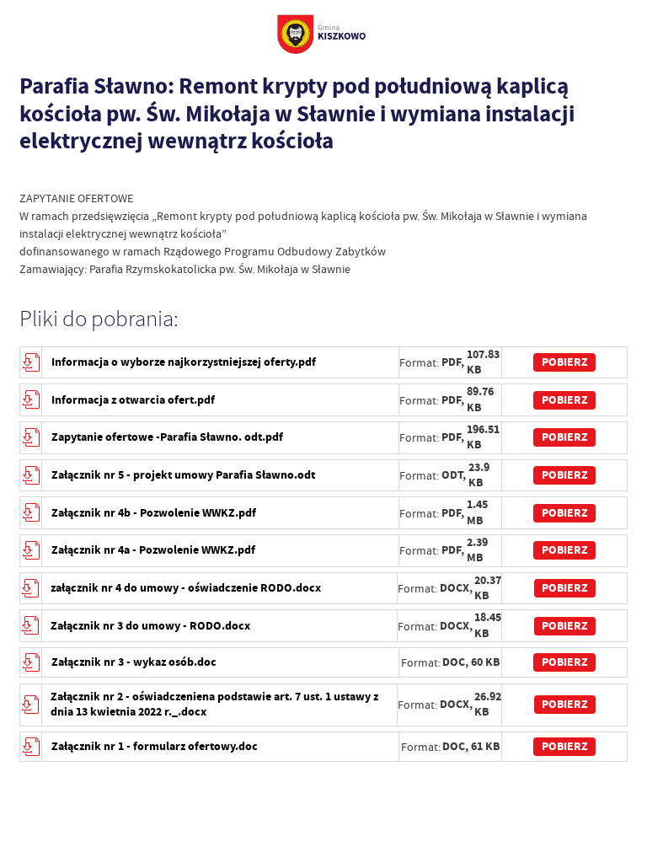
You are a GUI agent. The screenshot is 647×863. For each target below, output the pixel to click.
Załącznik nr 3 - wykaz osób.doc (134, 662)
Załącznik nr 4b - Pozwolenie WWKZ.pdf (153, 513)
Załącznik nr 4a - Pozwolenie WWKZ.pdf (153, 550)
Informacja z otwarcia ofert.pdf (133, 400)
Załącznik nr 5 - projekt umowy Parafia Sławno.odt (183, 475)
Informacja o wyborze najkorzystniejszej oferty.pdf (183, 362)
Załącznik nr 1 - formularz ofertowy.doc (154, 746)
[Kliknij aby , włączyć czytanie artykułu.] (27, 174)
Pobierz (565, 362)
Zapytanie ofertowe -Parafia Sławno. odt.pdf (167, 437)
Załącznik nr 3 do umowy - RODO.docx (150, 626)
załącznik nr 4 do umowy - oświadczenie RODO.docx (186, 588)
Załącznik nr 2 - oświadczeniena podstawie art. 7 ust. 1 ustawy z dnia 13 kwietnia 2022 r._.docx (214, 704)
